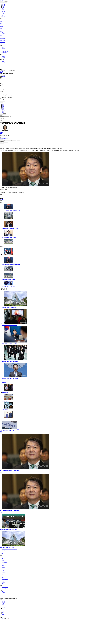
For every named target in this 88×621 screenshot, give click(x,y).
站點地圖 (3, 57)
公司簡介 (3, 62)
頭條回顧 (3, 567)
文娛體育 (1, 26)
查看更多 (3, 76)
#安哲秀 (1, 71)
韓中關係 (3, 110)
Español (3, 606)
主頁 (1, 553)
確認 (1, 120)
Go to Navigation (7, 0)
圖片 (1, 31)
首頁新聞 (1, 512)
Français (3, 607)
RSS (3, 591)
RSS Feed (3, 16)
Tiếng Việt (3, 608)
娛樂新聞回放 (2, 40)
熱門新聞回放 (2, 38)
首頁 (3, 61)
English (3, 604)
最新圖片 (3, 32)
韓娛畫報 (3, 33)
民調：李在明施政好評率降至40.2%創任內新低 (9, 549)
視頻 (1, 35)
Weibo (3, 13)
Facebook (3, 613)
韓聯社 (1, 72)
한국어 (3, 603)
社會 (3, 107)
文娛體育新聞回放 (5, 579)
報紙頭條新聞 (2, 42)
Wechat (3, 612)
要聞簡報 (3, 583)
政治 (1, 21)
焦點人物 (3, 47)
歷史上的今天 (2, 43)
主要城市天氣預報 (5, 51)
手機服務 (3, 56)
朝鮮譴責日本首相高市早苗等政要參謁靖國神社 (10, 550)
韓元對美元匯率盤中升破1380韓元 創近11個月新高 (8, 529)
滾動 (1, 19)
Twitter (3, 15)
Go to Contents (2, 0)
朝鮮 (1, 28)
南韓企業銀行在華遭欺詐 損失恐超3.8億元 (7, 430)
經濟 (1, 23)
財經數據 (3, 48)
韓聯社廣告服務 (4, 52)
